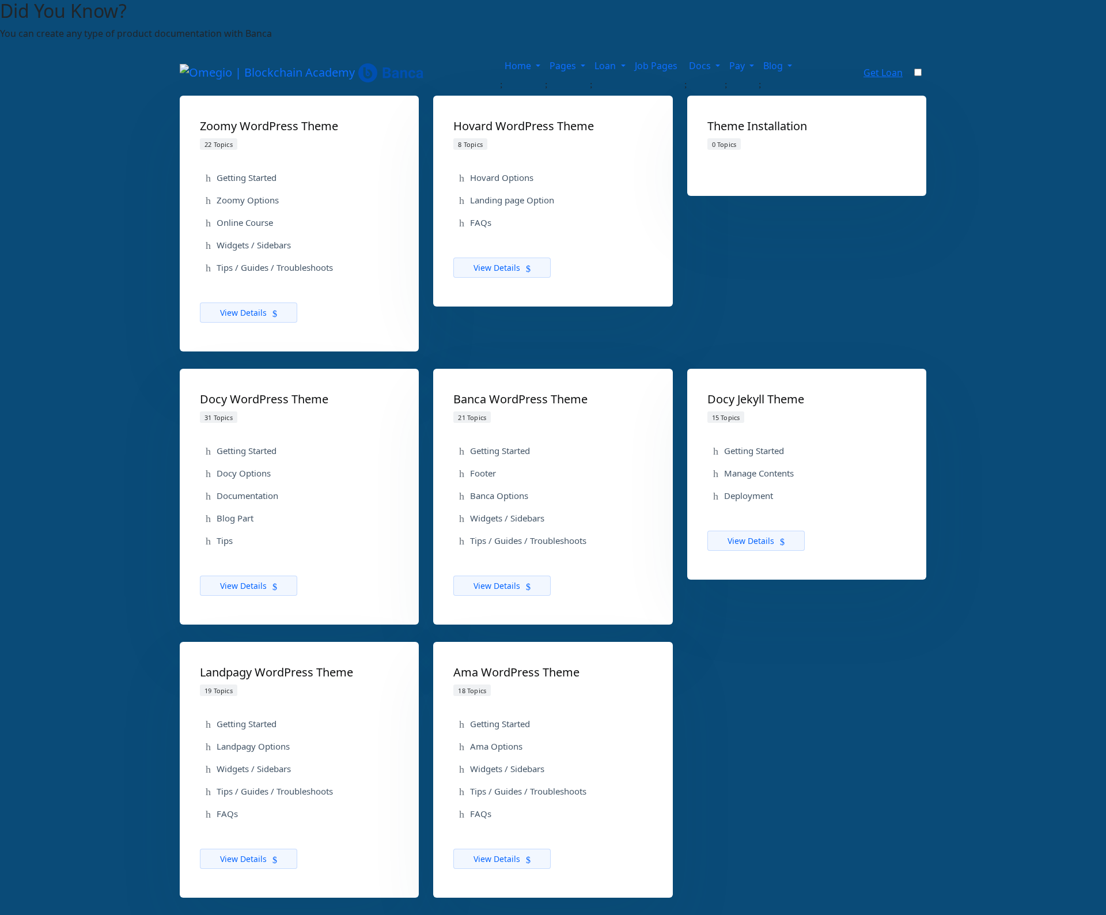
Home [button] (519, 65)
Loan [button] (606, 65)
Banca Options (499, 495)
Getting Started (246, 177)
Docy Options (244, 473)
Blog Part (235, 518)
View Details (244, 312)
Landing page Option (512, 200)
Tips (225, 540)
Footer (483, 473)
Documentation (247, 495)
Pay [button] (738, 65)
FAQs (480, 222)
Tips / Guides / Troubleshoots (275, 267)
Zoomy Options (248, 200)
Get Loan (883, 72)
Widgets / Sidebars (254, 245)
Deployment (748, 495)
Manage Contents (759, 473)
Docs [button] (701, 65)
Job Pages (657, 65)
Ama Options (496, 746)
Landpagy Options (253, 746)
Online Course (245, 222)
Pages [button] (564, 65)
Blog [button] (774, 65)
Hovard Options (501, 177)
